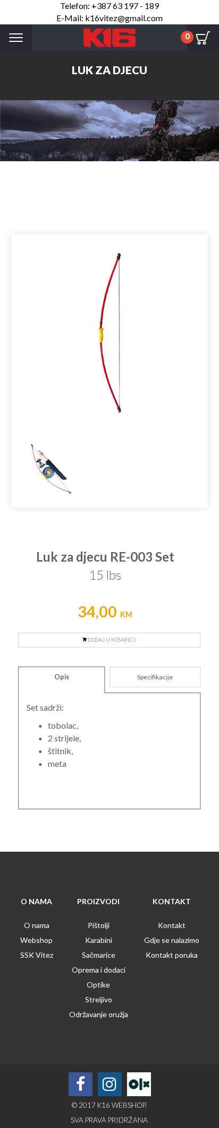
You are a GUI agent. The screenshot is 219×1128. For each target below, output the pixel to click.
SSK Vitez (36, 954)
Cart (203, 37)
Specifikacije (155, 677)
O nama (36, 925)
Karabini (98, 940)
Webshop (36, 940)
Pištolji (99, 925)
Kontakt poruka (172, 954)
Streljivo (98, 999)
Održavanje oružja (98, 1014)
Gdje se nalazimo (171, 940)
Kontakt (172, 925)
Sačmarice (98, 954)
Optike (98, 984)
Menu (16, 37)
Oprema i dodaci (98, 969)
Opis (61, 677)
